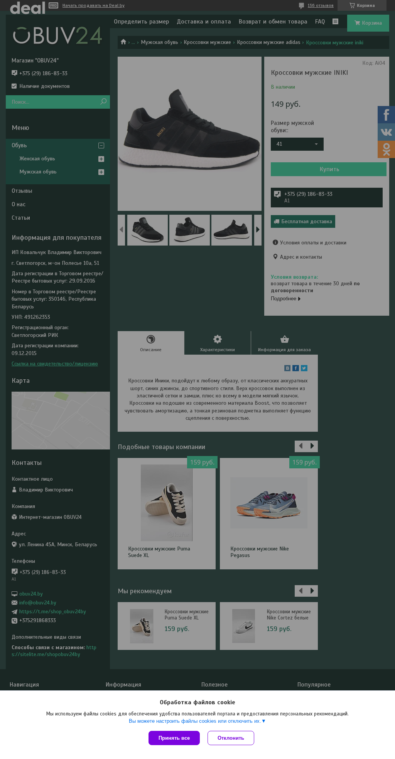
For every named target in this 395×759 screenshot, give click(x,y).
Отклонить (231, 738)
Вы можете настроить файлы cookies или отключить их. (195, 721)
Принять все (174, 738)
